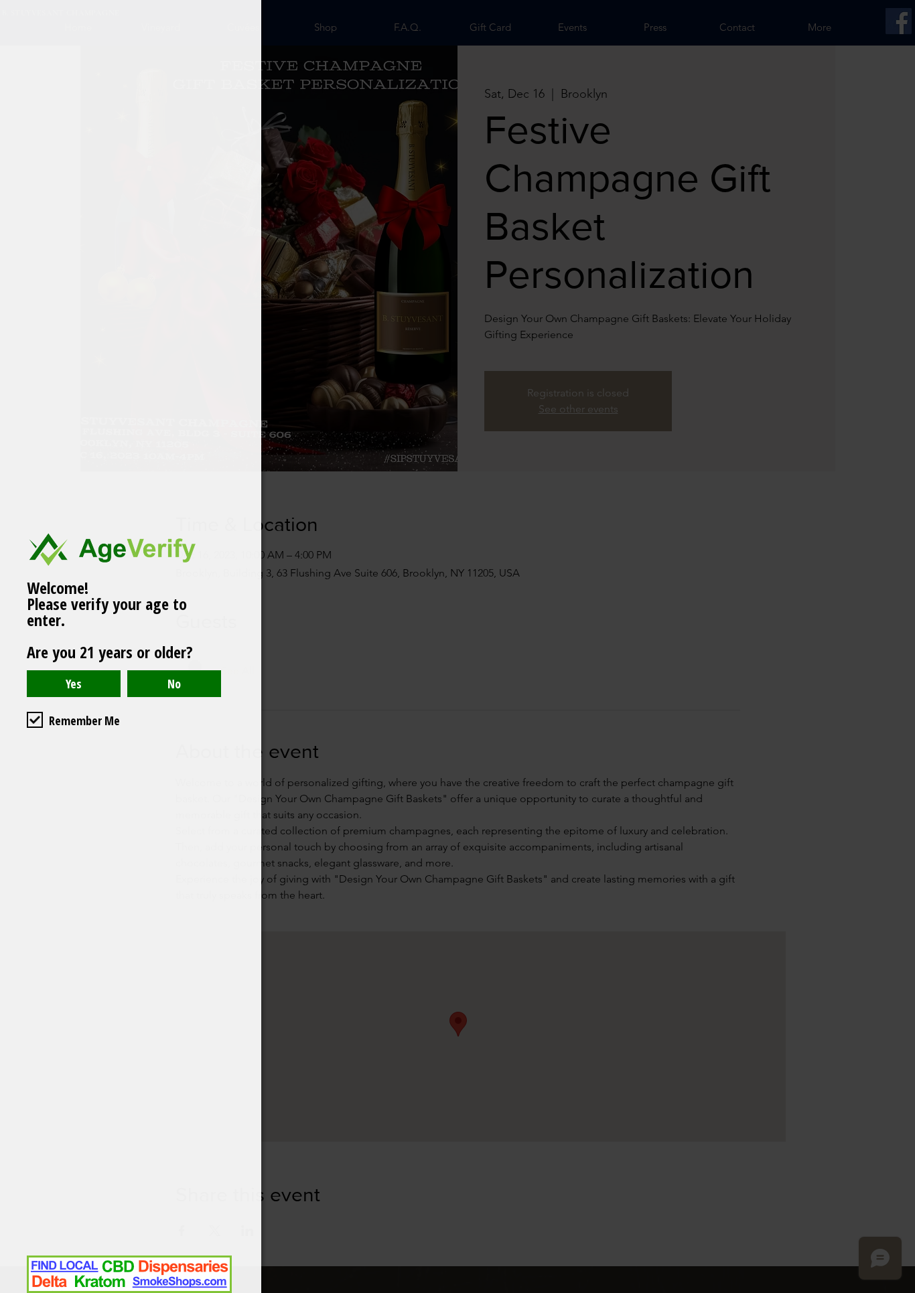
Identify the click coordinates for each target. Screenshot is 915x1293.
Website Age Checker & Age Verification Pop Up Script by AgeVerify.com (898, 1289)
